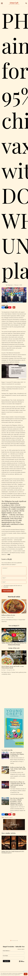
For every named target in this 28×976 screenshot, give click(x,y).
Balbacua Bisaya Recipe (8, 615)
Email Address (6, 950)
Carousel (6, 817)
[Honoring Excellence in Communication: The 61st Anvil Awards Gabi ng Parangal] (5, 785)
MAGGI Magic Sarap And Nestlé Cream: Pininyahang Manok (13, 667)
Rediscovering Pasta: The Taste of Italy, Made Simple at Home (18, 768)
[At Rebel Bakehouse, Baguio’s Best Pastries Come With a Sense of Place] (14, 843)
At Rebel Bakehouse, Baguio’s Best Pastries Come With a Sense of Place (13, 852)
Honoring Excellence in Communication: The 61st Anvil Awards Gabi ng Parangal (17, 784)
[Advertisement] (14, 693)
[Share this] (3, 307)
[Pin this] (9, 307)
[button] (2, 3)
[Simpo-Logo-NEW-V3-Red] (14, 3)
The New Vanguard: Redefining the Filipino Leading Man (17, 754)
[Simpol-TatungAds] (14, 824)
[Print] (14, 307)
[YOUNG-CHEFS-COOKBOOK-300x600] (14, 728)
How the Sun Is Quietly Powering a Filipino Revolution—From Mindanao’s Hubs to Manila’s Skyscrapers (17, 801)
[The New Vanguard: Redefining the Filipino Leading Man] (5, 755)
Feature (11, 817)
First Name (5, 955)
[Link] (14, 294)
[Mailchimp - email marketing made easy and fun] (21, 962)
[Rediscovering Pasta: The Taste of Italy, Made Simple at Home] (5, 770)
